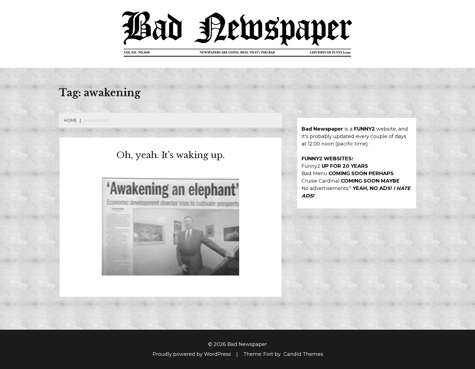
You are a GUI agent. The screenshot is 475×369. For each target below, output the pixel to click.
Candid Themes (303, 354)
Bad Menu (314, 173)
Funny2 (311, 166)
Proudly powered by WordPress (192, 354)
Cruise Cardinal (320, 181)
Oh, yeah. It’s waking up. (170, 155)
